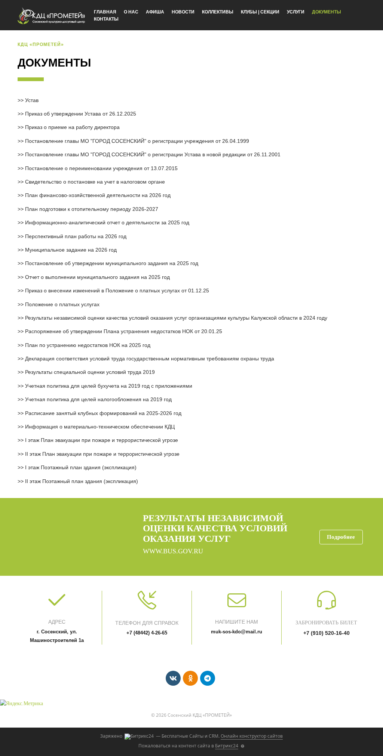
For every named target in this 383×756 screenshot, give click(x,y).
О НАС (131, 12)
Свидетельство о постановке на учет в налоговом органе (95, 182)
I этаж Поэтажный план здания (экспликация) (81, 467)
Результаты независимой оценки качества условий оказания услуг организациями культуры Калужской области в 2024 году (176, 318)
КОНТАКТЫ (106, 19)
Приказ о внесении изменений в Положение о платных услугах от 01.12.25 (117, 291)
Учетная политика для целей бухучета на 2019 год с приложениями (108, 386)
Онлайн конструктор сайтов (252, 736)
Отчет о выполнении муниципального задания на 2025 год (97, 277)
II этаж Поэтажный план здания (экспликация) (81, 481)
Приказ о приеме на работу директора (72, 127)
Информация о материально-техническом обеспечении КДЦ (100, 427)
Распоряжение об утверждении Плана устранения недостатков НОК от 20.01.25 (123, 331)
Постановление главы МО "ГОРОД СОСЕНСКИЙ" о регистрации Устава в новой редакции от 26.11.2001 (153, 154)
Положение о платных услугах (62, 304)
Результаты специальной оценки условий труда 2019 (90, 372)
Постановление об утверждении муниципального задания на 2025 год (111, 263)
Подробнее (341, 537)
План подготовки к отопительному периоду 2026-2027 (91, 209)
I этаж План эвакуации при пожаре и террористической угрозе (101, 440)
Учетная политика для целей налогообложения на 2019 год (98, 399)
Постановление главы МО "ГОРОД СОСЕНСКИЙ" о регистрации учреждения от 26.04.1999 (137, 141)
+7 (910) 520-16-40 (326, 633)
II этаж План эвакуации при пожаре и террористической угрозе (102, 454)
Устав (32, 100)
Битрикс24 (226, 746)
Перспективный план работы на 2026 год (75, 236)
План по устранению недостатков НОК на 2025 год (87, 345)
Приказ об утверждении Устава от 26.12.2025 (80, 114)
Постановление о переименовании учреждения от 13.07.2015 (101, 168)
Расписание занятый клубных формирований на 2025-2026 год (103, 413)
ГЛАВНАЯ (105, 12)
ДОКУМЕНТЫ (326, 12)
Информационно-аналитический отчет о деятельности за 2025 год (107, 222)
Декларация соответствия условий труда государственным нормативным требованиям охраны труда (149, 359)
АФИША (155, 12)
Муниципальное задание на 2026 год (71, 250)
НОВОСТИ (183, 12)
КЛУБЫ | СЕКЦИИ (260, 12)
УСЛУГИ (295, 12)
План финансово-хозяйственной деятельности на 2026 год (98, 195)
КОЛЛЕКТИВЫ (217, 12)
